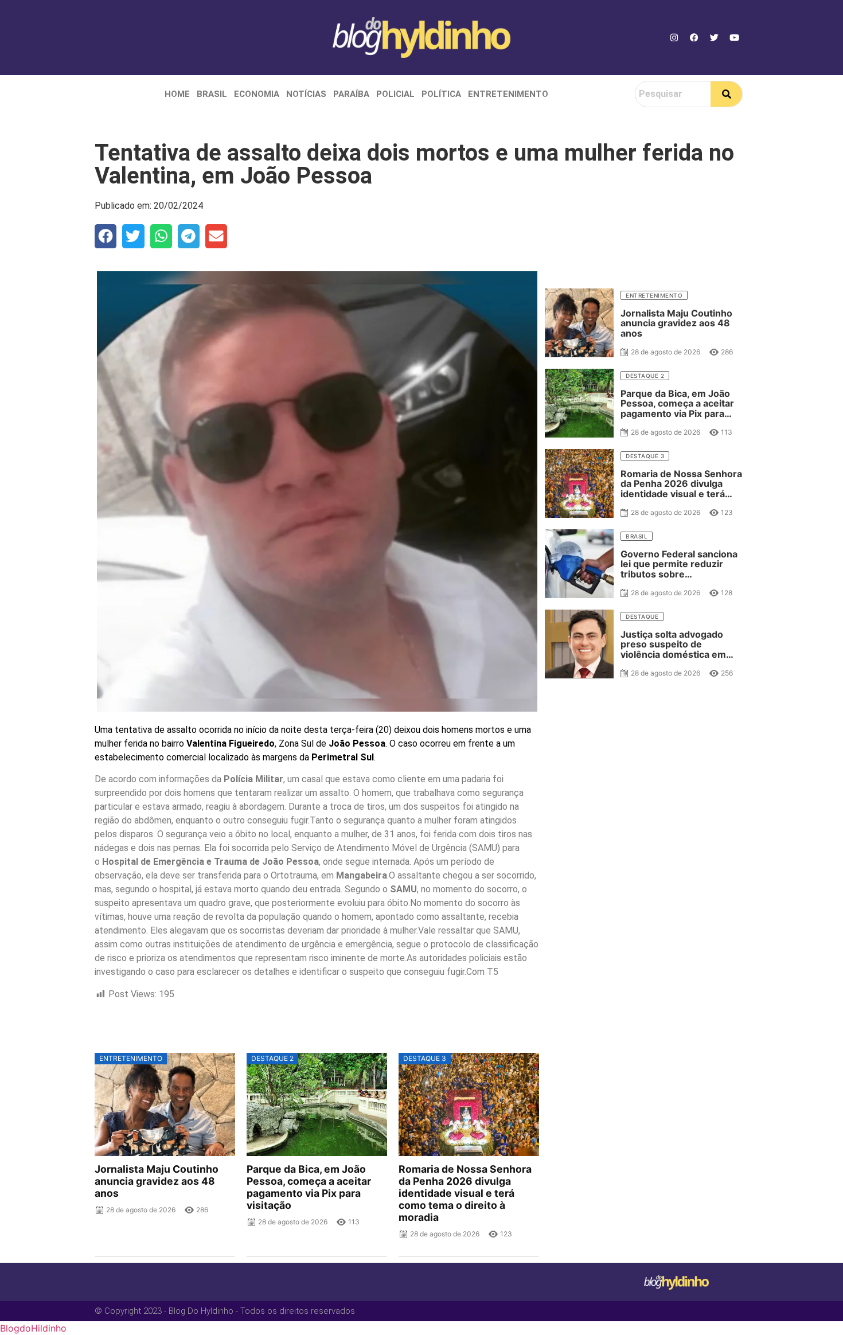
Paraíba (351, 94)
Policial (395, 94)
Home (177, 94)
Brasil (212, 94)
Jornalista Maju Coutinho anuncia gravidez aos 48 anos (156, 1181)
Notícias (306, 94)
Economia (256, 94)
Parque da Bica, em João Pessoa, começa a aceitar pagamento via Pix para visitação (309, 1187)
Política (441, 94)
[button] (105, 236)
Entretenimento (508, 94)
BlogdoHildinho (33, 1328)
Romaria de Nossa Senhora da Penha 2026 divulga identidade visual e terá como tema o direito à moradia (465, 1193)
